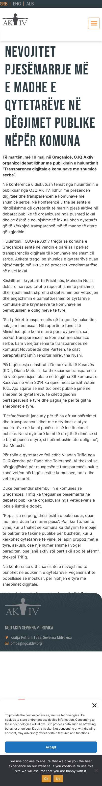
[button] (94, 705)
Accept (51, 747)
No (58, 779)
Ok (46, 779)
